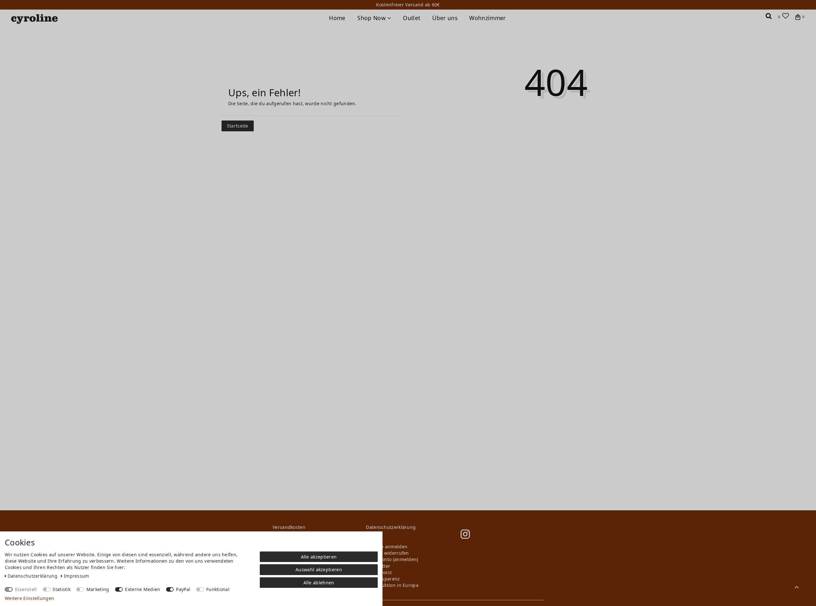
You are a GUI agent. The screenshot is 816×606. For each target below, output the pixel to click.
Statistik (61, 589)
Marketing (97, 589)
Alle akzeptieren (319, 557)
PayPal (183, 589)
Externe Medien (142, 589)
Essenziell (26, 589)
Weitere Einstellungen (29, 598)
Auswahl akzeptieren (318, 569)
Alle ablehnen (318, 583)
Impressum (76, 576)
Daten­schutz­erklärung (33, 576)
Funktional (217, 589)
